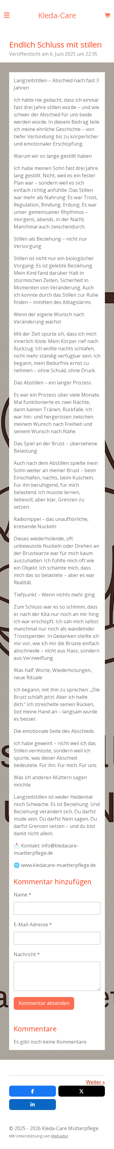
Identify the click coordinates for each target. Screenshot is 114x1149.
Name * (22, 894)
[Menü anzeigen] (6, 15)
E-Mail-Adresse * (33, 924)
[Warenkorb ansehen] (107, 15)
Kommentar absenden (44, 1003)
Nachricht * (27, 954)
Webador (59, 1136)
